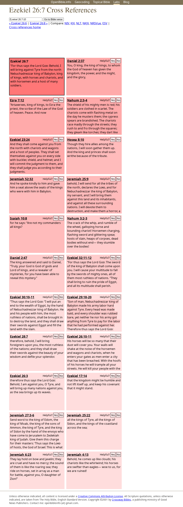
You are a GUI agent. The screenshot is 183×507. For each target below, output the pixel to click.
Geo (82, 2)
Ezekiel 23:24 (20, 139)
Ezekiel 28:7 (19, 336)
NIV (67, 23)
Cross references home (25, 27)
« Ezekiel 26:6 (18, 23)
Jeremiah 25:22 (78, 415)
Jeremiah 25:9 (77, 179)
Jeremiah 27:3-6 (22, 415)
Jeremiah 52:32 (21, 179)
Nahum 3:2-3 (77, 218)
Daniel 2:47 (18, 258)
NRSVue (95, 23)
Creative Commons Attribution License (100, 496)
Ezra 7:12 (17, 100)
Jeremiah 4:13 (77, 454)
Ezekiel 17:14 (77, 376)
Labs (116, 2)
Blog (126, 2)
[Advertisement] (147, 33)
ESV (104, 23)
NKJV (86, 23)
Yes (113, 60)
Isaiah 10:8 (18, 218)
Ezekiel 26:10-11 (79, 336)
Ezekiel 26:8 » (39, 23)
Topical (101, 2)
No (118, 60)
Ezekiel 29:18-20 (79, 297)
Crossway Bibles (121, 499)
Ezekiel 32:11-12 (79, 258)
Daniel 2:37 (75, 61)
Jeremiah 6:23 (20, 454)
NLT (78, 23)
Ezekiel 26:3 (19, 376)
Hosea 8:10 (75, 139)
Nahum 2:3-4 (77, 100)
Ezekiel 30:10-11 (22, 297)
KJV (73, 23)
